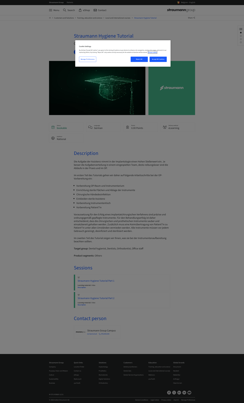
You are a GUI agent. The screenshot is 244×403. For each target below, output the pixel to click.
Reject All (139, 59)
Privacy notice (152, 52)
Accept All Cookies (158, 59)
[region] (123, 53)
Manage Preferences (88, 59)
